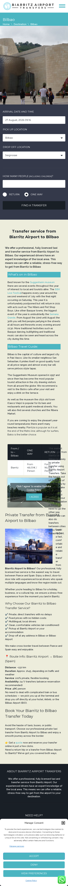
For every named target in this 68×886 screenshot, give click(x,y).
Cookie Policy (31, 880)
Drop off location (16, 147)
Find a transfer (34, 205)
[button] (63, 822)
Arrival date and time (18, 111)
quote (19, 742)
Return (14, 194)
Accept (34, 856)
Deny (34, 864)
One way (37, 194)
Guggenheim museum (42, 282)
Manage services (16, 846)
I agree (34, 496)
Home (6, 24)
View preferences (34, 873)
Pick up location (15, 129)
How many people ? (28, 176)
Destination (20, 24)
